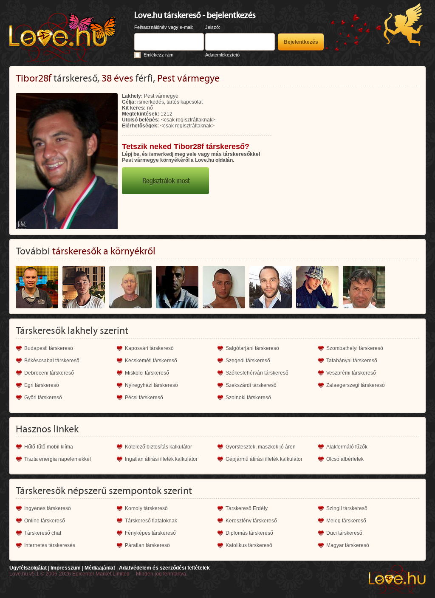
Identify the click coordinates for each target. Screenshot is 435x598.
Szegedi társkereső (248, 361)
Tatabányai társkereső (351, 361)
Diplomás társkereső (249, 533)
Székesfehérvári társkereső (257, 373)
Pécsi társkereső (144, 398)
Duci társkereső (344, 533)
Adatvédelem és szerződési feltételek (164, 568)
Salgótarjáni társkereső (252, 348)
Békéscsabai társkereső (51, 361)
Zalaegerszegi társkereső (355, 385)
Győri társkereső (43, 398)
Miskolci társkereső (147, 373)
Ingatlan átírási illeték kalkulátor (161, 459)
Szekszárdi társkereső (251, 385)
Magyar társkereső (347, 545)
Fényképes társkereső (150, 533)
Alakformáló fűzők (346, 447)
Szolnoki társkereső (248, 398)
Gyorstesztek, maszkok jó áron (261, 447)
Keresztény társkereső (251, 521)
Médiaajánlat (100, 568)
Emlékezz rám (158, 54)
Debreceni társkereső (49, 373)
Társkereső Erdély (247, 508)
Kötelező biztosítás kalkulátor (158, 447)
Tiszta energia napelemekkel (57, 459)
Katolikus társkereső (249, 545)
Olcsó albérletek (345, 459)
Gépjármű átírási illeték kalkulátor (264, 459)
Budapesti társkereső (48, 348)
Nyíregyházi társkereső (151, 385)
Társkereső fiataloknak (151, 521)
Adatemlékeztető (222, 54)
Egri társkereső (41, 385)
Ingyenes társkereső (47, 508)
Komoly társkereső (146, 508)
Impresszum (66, 568)
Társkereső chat (42, 533)
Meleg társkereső (346, 521)
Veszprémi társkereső (351, 373)
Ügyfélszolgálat (28, 568)
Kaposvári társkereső (149, 348)
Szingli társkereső (346, 508)
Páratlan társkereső (147, 545)
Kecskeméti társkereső (151, 361)
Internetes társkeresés (49, 545)
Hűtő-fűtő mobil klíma (48, 447)
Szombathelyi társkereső (354, 348)
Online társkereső (44, 521)
